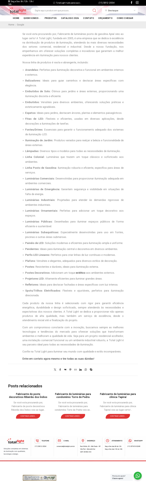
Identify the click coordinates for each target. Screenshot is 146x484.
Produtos (51, 18)
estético (80, 272)
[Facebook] (131, 2)
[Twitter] (56, 370)
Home (16, 18)
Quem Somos (31, 18)
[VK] (65, 370)
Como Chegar (125, 18)
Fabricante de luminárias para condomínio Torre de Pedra (73, 395)
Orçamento (105, 18)
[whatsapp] (85, 370)
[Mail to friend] (75, 370)
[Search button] (95, 11)
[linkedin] (80, 370)
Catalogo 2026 (70, 18)
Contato (88, 18)
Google (20, 24)
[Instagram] (137, 2)
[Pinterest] (70, 370)
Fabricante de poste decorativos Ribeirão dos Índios (28, 395)
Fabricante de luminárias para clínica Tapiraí (118, 395)
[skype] (90, 370)
